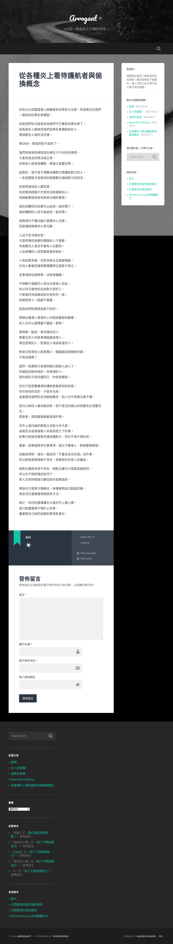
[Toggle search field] (158, 48)
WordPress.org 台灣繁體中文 (29, 916)
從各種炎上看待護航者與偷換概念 (60, 79)
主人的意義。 (136, 111)
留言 (22, 595)
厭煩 (131, 106)
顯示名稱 (25, 644)
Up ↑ (161, 936)
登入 (131, 178)
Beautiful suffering (139, 122)
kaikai (17, 852)
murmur (85, 542)
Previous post (88, 553)
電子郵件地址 (28, 660)
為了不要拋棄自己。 (37, 871)
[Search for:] (143, 157)
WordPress (61, 936)
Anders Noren (146, 936)
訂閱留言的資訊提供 (140, 189)
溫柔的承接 (135, 117)
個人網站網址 (27, 677)
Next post (86, 558)
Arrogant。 (86, 18)
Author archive (29, 545)
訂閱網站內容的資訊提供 (143, 184)
